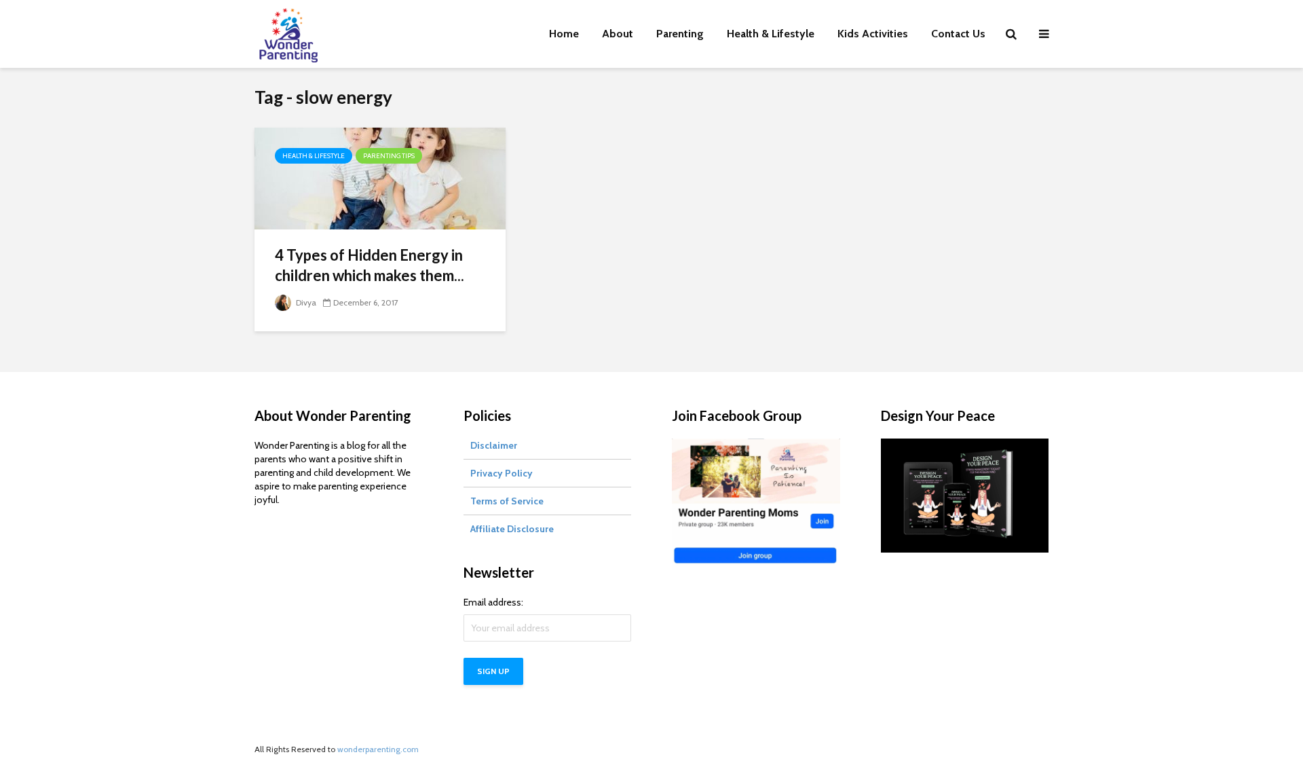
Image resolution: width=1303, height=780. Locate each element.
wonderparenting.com (378, 749)
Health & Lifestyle (770, 33)
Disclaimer (493, 445)
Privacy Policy (501, 473)
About (617, 33)
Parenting (680, 33)
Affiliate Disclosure (512, 529)
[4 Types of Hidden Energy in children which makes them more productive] (380, 177)
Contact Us (958, 33)
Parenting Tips (389, 155)
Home (564, 33)
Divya (305, 302)
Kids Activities (872, 33)
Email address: (493, 602)
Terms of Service (507, 501)
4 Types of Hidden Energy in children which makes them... (369, 265)
